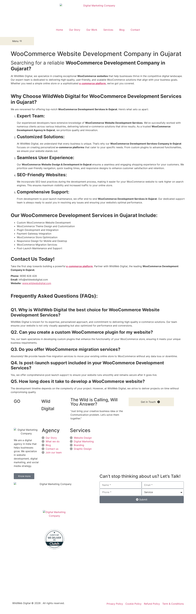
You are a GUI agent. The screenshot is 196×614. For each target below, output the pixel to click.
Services (108, 29)
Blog (121, 29)
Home (59, 29)
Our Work (91, 29)
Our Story (74, 29)
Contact (135, 29)
